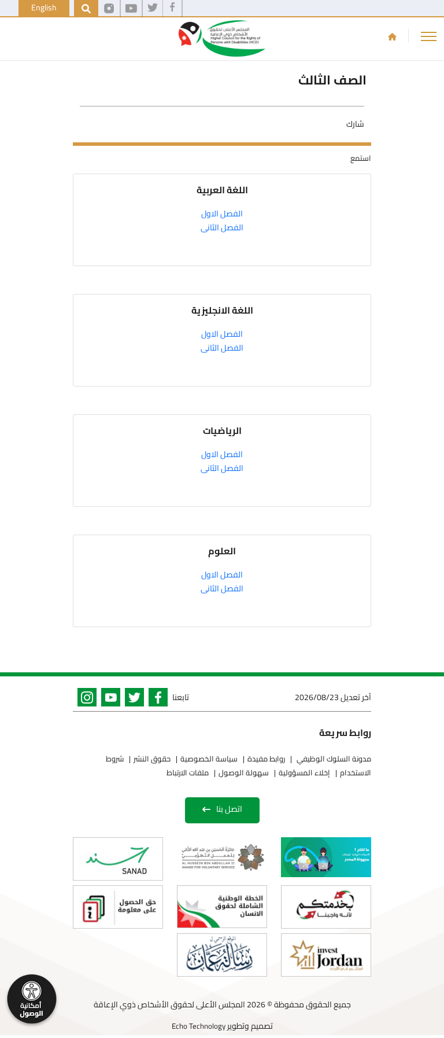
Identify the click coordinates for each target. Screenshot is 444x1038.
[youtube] (131, 8)
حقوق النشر (152, 758)
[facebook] (172, 8)
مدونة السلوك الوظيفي (333, 758)
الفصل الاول (222, 213)
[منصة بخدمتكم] (326, 907)
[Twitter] (132, 699)
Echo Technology (198, 1026)
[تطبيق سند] (118, 859)
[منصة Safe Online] (326, 857)
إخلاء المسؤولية (304, 772)
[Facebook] (156, 699)
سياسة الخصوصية (209, 758)
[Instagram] (85, 699)
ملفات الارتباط (187, 772)
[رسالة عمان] (222, 955)
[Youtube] (108, 699)
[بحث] (86, 8)
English (44, 7)
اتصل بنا (229, 808)
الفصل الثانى (222, 227)
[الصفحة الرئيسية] (392, 36)
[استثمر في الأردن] (326, 955)
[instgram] (109, 8)
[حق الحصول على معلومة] (118, 907)
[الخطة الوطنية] (222, 906)
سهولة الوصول (244, 772)
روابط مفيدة (266, 758)
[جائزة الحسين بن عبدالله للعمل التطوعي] (222, 857)
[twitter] (152, 8)
